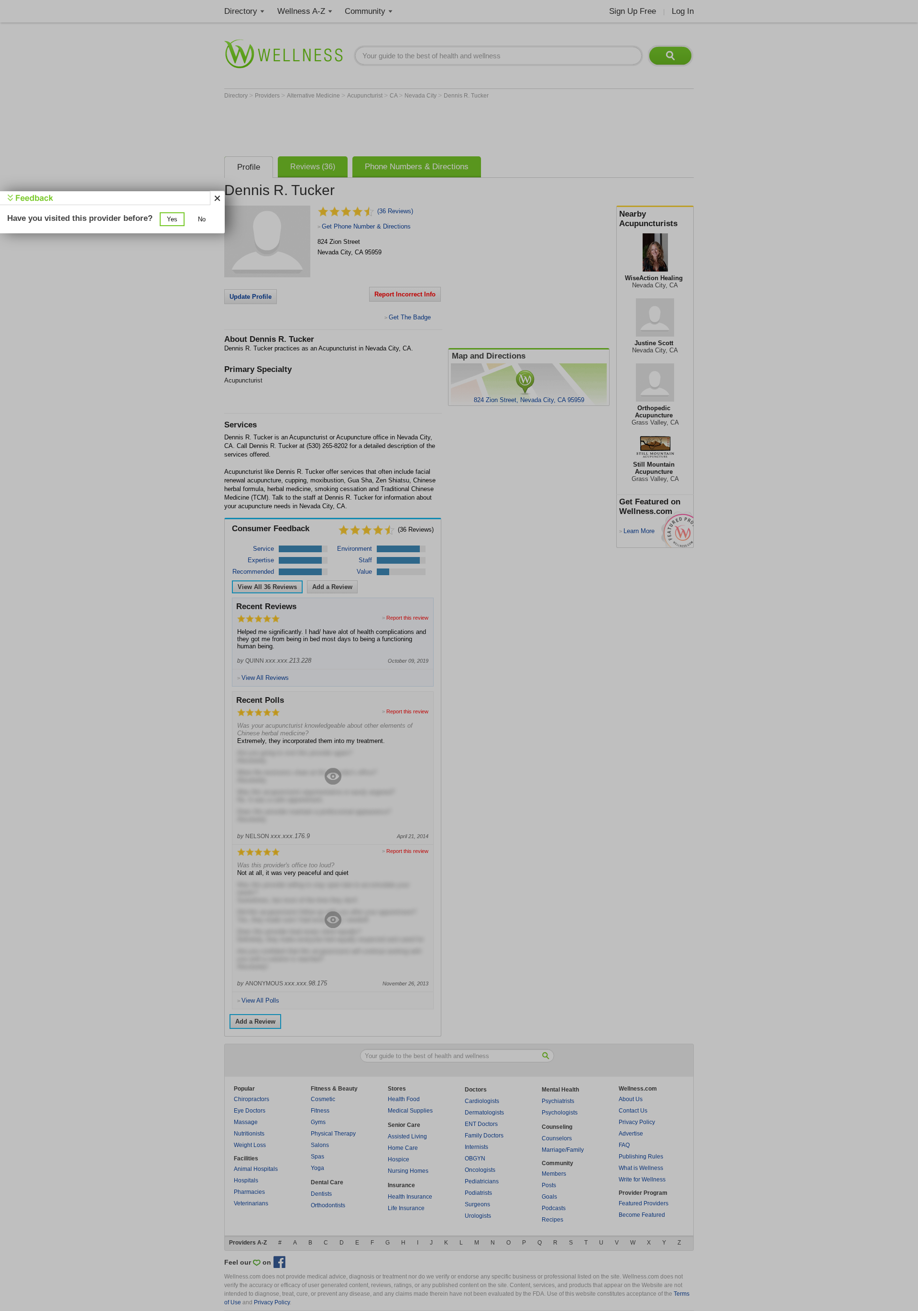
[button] (172, 219)
